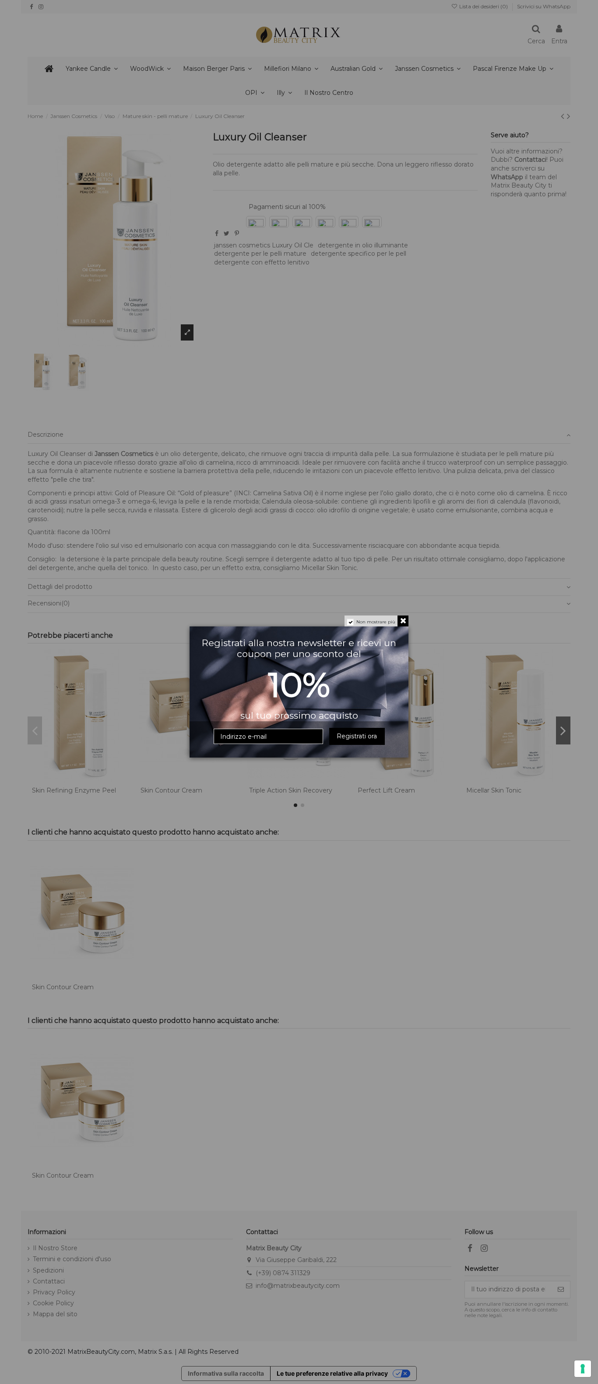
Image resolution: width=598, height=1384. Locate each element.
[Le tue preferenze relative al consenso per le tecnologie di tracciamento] (582, 1368)
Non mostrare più (375, 622)
